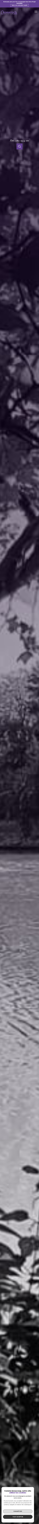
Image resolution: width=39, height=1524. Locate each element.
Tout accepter (17, 1517)
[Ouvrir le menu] (36, 11)
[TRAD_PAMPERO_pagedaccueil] (9, 14)
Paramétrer (18, 1511)
